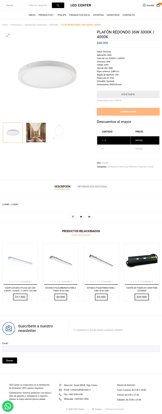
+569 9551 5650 (81, 399)
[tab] (62, 187)
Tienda (150, 167)
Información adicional (92, 186)
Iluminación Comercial (35, 25)
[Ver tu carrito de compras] (158, 5)
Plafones (54, 25)
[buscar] (58, 5)
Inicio (5, 25)
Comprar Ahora (128, 112)
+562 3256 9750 (76, 394)
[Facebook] (73, 217)
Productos (16, 25)
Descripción (62, 186)
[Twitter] (81, 217)
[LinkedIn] (89, 217)
